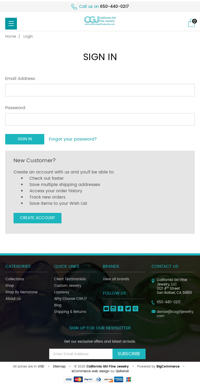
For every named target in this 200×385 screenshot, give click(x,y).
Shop (9, 286)
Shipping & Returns (70, 312)
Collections (14, 279)
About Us (13, 299)
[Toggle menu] (11, 24)
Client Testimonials (70, 279)
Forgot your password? (73, 139)
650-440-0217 (114, 6)
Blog (57, 305)
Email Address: (20, 78)
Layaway (61, 292)
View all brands (116, 279)
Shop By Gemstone (21, 292)
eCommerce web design (91, 371)
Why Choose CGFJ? (70, 299)
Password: (15, 108)
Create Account (37, 218)
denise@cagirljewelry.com (175, 314)
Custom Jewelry (67, 286)
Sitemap (59, 366)
